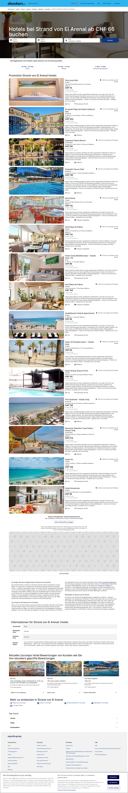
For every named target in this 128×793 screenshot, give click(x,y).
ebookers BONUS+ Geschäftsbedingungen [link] (77, 762)
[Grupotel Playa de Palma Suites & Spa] (64, 122)
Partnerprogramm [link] (12, 751)
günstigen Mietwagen (109, 582)
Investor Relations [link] (12, 760)
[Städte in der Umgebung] (28, 692)
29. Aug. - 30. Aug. (28, 66)
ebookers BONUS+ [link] (13, 763)
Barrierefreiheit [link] (70, 759)
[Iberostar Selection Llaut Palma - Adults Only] (64, 441)
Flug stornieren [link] (99, 751)
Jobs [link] (9, 745)
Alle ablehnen (113, 782)
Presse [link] (9, 754)
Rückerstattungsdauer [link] (101, 754)
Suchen (110, 40)
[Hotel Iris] (64, 471)
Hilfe (98, 3)
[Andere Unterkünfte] (100, 692)
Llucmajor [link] (47, 9)
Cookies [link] (68, 748)
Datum (15, 41)
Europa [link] (23, 9)
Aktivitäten (94, 602)
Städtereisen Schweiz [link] (42, 757)
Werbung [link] (10, 769)
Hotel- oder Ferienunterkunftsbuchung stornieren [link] (108, 748)
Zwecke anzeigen (114, 788)
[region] (64, 782)
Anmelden (117, 3)
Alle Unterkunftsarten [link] (42, 760)
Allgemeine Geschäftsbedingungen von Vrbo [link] (77, 756)
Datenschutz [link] (69, 745)
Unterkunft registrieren (87, 3)
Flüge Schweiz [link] (41, 754)
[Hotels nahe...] (64, 692)
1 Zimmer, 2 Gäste (74, 41)
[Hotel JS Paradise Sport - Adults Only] (64, 353)
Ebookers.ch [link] (11, 9)
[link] (23, 703)
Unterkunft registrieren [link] (14, 748)
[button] (64, 718)
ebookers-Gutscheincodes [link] (44, 763)
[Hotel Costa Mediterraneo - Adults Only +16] (64, 267)
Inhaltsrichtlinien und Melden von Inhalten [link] (77, 768)
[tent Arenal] (64, 210)
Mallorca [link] (41, 9)
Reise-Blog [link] (40, 766)
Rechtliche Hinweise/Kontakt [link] (73, 765)
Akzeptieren (113, 777)
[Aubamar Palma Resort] (64, 152)
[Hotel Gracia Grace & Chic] (64, 382)
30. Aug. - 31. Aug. (64, 66)
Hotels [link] (17, 9)
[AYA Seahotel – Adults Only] (64, 411)
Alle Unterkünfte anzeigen (64, 522)
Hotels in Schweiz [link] (41, 745)
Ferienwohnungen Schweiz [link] (44, 748)
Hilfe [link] (96, 745)
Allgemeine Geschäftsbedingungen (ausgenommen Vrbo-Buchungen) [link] (79, 752)
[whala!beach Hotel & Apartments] (64, 325)
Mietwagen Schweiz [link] (42, 751)
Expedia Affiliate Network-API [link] (15, 757)
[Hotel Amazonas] (64, 500)
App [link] (9, 766)
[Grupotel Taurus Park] (64, 181)
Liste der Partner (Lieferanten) (67, 790)
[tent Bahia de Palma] (64, 296)
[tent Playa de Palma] (64, 238)
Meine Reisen (107, 3)
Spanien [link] (28, 9)
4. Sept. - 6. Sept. (100, 66)
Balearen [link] (34, 9)
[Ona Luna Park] (64, 92)
